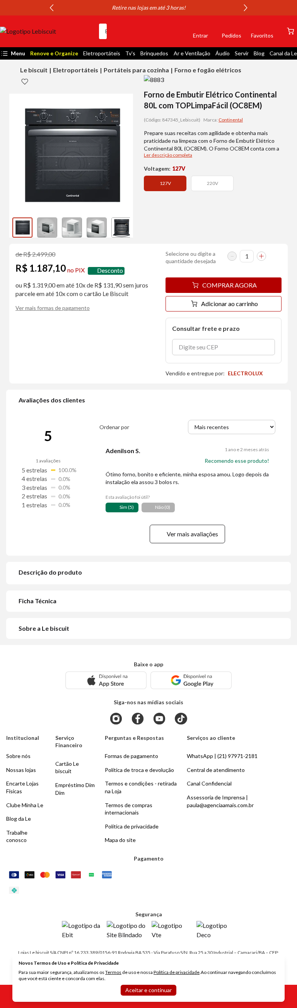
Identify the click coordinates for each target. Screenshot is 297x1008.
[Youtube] (159, 718)
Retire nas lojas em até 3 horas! (149, 7)
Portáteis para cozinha (136, 70)
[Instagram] (116, 718)
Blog (259, 53)
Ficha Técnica (37, 600)
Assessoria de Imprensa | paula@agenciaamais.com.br (220, 801)
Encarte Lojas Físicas (22, 787)
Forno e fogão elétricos (207, 70)
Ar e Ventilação (192, 53)
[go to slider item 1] (47, 227)
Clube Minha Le (24, 805)
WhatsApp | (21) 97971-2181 (222, 756)
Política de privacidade (177, 972)
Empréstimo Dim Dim (75, 789)
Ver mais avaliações (192, 533)
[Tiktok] (181, 718)
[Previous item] (51, 7)
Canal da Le (283, 53)
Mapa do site (120, 840)
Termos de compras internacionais (128, 809)
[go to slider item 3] (97, 227)
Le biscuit (34, 70)
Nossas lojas (21, 770)
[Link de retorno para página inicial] (46, 31)
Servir (242, 53)
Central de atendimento (216, 770)
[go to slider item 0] (22, 227)
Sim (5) (126, 507)
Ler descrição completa (168, 155)
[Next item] (245, 7)
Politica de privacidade (132, 826)
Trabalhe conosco (16, 836)
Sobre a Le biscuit (44, 628)
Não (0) (162, 507)
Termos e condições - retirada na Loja (141, 787)
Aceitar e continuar (148, 990)
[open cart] (290, 31)
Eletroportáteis (101, 53)
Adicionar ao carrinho (229, 303)
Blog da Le (18, 818)
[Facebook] (137, 718)
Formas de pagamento (131, 756)
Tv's (130, 53)
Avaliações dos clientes (52, 400)
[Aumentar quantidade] (261, 256)
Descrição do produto (50, 572)
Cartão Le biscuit (67, 767)
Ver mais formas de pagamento (52, 308)
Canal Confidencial (209, 783)
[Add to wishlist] (25, 81)
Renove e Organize (54, 53)
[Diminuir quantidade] (232, 256)
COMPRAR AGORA (229, 285)
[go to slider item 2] (72, 227)
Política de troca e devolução (139, 770)
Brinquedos (154, 53)
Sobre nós (18, 756)
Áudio (222, 53)
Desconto (110, 270)
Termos (113, 972)
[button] (174, 31)
